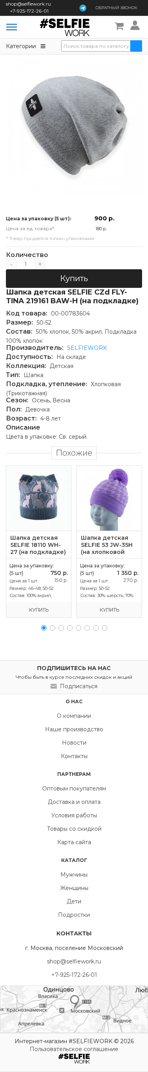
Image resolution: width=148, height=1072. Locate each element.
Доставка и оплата (74, 801)
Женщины (74, 888)
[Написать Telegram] (83, 8)
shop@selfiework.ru (28, 4)
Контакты (74, 756)
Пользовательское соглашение (74, 1049)
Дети (74, 901)
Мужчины (74, 874)
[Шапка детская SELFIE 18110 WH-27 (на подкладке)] (38, 498)
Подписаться (78, 686)
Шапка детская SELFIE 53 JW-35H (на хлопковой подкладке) (107, 548)
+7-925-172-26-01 (29, 11)
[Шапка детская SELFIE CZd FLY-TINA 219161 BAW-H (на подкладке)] (74, 126)
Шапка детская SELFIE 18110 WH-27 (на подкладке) (38, 545)
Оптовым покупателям (74, 788)
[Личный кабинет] (136, 26)
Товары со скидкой (74, 828)
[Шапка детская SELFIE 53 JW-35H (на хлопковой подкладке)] (109, 498)
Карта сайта (74, 842)
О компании (74, 715)
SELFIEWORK (87, 347)
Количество (25, 255)
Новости (74, 742)
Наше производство (74, 729)
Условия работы (74, 815)
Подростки (74, 914)
